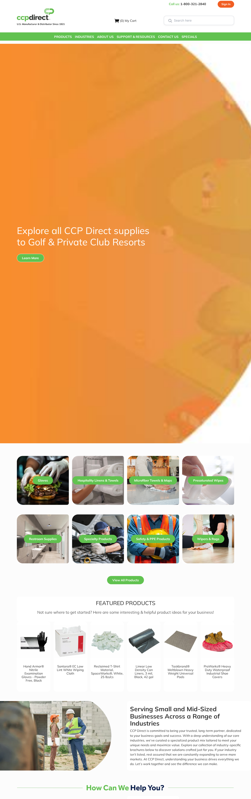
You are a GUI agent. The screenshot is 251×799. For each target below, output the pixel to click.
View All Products (125, 580)
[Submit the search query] (170, 20)
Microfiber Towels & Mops (153, 480)
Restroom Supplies (43, 539)
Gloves (43, 480)
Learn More (30, 258)
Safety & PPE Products (153, 539)
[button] (63, 36)
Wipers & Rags (208, 539)
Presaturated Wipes (208, 480)
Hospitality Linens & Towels (98, 480)
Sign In (225, 4)
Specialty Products (98, 539)
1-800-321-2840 (193, 4)
